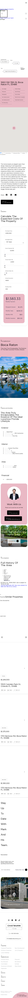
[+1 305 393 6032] (7, 202)
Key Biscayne (4, 961)
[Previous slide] (2, 14)
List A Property (19, 950)
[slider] (5, 254)
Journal (3, 985)
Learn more (3, 616)
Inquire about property (7, 9)
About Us (3, 976)
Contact (3, 981)
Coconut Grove (5, 959)
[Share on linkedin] (11, 195)
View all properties (4, 600)
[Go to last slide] (2, 637)
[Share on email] (15, 195)
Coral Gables (4, 963)
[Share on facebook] (6, 195)
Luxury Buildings (5, 952)
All (2, 153)
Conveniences (8, 153)
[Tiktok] (19, 920)
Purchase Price (8, 230)
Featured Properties (6, 948)
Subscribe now (19, 869)
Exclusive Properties (6, 950)
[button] (3, 13)
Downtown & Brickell (6, 966)
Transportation (3, 154)
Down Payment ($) (9, 248)
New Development (19, 948)
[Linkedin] (16, 920)
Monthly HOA (8, 286)
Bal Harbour (18, 961)
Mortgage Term (8, 239)
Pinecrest (17, 959)
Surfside (17, 963)
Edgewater (4, 968)
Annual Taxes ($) (9, 259)
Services (3, 972)
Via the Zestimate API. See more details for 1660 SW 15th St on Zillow (14, 586)
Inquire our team (9, 18)
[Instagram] (9, 920)
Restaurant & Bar (16, 153)
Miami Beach (18, 966)
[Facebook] (12, 920)
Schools (23, 153)
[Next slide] (26, 14)
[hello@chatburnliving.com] (13, 518)
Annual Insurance (9, 278)
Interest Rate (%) (9, 270)
